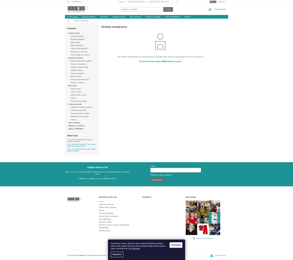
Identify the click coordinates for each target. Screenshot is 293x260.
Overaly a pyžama (77, 73)
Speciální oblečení (75, 58)
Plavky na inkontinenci (79, 64)
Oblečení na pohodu (76, 126)
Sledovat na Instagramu (204, 238)
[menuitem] (72, 17)
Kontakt (101, 210)
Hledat (168, 9)
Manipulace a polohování (80, 116)
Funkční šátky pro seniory (80, 55)
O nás (121, 2)
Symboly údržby (105, 231)
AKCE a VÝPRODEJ (75, 129)
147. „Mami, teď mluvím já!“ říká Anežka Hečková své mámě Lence (81, 145)
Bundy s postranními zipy (80, 79)
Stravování (72, 86)
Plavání (73, 120)
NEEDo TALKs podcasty (159, 2)
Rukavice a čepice (77, 82)
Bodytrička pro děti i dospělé (81, 61)
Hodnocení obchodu (136, 2)
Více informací (134, 249)
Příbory (73, 98)
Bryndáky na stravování (79, 52)
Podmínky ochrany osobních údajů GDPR (114, 225)
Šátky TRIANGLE (77, 45)
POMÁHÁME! (104, 228)
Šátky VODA (75, 42)
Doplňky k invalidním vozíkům (81, 107)
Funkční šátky (74, 33)
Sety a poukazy (74, 122)
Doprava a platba (105, 222)
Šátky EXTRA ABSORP (79, 48)
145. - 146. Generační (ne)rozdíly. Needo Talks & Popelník (81, 150)
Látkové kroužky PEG (78, 110)
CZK (212, 2)
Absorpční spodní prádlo (80, 67)
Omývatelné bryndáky (79, 101)
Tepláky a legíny (76, 70)
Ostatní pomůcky (75, 104)
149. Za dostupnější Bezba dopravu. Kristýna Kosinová (80, 140)
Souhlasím (176, 245)
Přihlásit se (157, 180)
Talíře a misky (76, 89)
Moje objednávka (105, 219)
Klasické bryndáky (77, 36)
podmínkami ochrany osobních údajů (186, 175)
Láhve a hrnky (76, 92)
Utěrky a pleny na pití (78, 95)
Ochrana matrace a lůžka (80, 113)
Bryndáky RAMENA (78, 39)
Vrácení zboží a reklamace (108, 216)
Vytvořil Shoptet (220, 255)
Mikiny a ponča (76, 76)
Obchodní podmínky (106, 213)
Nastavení (117, 254)
